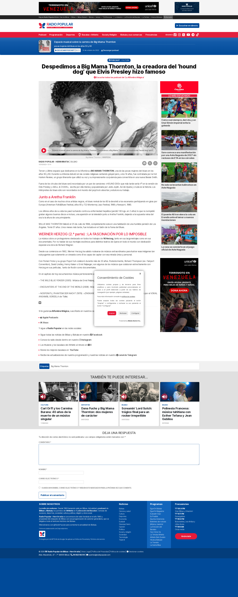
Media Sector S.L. (134, 321)
